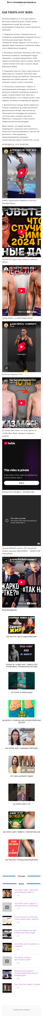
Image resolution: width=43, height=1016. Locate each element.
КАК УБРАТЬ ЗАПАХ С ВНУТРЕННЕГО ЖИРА (23, 958)
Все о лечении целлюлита (21, 2)
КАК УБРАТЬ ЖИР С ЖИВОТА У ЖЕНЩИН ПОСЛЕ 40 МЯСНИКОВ (26, 904)
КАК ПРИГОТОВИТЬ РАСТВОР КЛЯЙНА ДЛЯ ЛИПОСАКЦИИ (25, 931)
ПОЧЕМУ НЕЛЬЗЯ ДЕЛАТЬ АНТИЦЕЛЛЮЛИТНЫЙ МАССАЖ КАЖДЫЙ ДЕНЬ (26, 973)
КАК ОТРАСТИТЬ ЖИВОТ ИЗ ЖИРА (27, 984)
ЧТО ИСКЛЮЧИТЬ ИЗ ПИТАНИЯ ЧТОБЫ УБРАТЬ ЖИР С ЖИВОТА (27, 918)
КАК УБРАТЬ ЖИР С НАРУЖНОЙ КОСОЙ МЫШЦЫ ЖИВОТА (26, 891)
